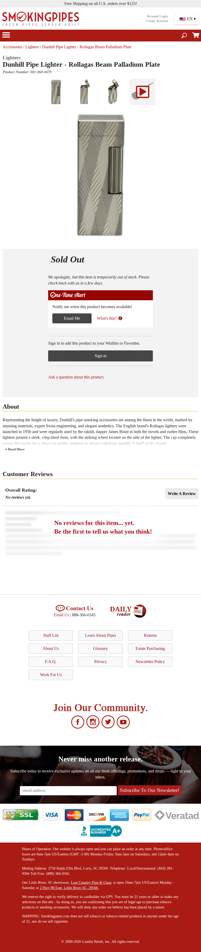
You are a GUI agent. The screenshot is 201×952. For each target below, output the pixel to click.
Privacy (100, 661)
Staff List (50, 635)
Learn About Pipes (100, 635)
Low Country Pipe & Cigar (91, 883)
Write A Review (182, 493)
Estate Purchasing (150, 648)
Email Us (61, 615)
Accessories (12, 47)
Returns (150, 635)
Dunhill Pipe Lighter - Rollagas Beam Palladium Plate (86, 47)
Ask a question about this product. (76, 377)
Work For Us (51, 674)
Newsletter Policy (150, 661)
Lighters (32, 47)
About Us (51, 648)
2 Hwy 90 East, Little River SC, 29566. (69, 888)
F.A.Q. (51, 661)
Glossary (100, 648)
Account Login (157, 16)
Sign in (101, 356)
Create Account (157, 21)
